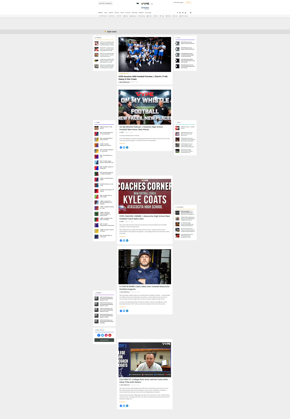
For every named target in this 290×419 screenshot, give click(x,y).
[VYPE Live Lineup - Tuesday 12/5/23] (177, 128)
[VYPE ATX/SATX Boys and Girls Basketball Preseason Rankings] (96, 321)
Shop (163, 16)
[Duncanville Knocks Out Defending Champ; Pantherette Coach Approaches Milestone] (177, 236)
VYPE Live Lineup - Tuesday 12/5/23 (187, 127)
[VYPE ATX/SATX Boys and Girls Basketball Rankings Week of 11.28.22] (96, 315)
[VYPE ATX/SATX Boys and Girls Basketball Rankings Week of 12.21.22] (96, 310)
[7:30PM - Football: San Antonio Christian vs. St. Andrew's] (96, 202)
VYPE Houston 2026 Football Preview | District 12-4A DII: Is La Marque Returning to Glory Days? (107, 67)
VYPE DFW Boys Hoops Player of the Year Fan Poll (187, 48)
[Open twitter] (180, 12)
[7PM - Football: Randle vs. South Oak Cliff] (96, 139)
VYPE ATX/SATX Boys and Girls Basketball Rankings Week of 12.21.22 (106, 310)
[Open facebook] (177, 12)
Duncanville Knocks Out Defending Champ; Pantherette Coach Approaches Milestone (187, 236)
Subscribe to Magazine (105, 3)
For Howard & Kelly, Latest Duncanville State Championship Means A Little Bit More (187, 225)
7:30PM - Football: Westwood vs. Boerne (105, 144)
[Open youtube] (185, 12)
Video (127, 16)
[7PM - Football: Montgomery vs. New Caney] (96, 225)
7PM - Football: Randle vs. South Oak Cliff (106, 139)
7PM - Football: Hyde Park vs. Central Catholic (106, 133)
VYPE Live (112, 16)
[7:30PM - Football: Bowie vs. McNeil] (96, 179)
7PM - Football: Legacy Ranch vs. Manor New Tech (106, 161)
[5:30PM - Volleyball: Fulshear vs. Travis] (96, 208)
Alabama (111, 12)
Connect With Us (104, 340)
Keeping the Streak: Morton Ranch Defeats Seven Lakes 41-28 (187, 151)
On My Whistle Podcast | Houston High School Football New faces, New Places (141, 128)
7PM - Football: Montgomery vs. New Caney (107, 224)
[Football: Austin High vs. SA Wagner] (96, 191)
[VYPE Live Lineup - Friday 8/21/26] (96, 128)
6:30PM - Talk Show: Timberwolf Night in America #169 (105, 214)
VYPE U (120, 16)
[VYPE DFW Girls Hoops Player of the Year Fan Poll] (177, 43)
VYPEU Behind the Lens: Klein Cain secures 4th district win (187, 134)
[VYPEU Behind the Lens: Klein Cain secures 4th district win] (177, 134)
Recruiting (142, 16)
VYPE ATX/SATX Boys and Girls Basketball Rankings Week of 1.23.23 (106, 299)
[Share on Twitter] (124, 147)
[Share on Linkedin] (127, 147)
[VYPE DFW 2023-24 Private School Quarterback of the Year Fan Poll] (177, 66)
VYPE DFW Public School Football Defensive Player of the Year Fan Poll (187, 55)
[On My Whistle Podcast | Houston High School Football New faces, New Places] (144, 107)
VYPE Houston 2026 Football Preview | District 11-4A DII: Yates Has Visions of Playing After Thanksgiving (107, 55)
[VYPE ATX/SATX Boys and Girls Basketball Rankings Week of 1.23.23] (96, 298)
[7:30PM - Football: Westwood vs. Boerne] (96, 145)
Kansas (122, 12)
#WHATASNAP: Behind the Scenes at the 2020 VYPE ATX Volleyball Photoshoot (188, 219)
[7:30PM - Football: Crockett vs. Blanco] (96, 231)
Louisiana (127, 12)
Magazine (134, 16)
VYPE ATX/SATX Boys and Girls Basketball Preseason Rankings (107, 321)
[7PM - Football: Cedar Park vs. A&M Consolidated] (96, 174)
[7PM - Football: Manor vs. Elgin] (96, 156)
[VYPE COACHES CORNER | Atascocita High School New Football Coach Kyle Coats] (144, 196)
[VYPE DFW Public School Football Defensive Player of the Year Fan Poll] (177, 55)
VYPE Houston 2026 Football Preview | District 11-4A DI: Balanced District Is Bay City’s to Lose (107, 61)
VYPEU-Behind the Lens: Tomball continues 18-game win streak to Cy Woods (188, 140)
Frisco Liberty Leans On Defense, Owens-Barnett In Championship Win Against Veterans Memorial (188, 230)
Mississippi (134, 12)
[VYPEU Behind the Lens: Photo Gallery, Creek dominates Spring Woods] (177, 145)
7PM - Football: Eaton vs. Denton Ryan (106, 196)
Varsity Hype (148, 12)
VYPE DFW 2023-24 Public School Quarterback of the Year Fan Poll (188, 61)
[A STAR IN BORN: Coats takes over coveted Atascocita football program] (144, 267)
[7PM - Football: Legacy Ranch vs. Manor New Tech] (96, 162)
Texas (105, 12)
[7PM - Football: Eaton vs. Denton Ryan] (96, 196)
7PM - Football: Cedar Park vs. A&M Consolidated (106, 173)
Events (169, 16)
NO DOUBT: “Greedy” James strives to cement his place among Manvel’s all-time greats (107, 50)
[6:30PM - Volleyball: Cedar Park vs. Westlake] (96, 219)
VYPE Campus (185, 16)
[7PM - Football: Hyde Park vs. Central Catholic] (96, 134)
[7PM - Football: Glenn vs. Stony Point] (96, 236)
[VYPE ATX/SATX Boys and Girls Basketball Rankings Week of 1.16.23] (96, 304)
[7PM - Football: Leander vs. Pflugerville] (96, 168)
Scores (176, 16)
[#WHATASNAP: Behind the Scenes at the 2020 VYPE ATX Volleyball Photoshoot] (177, 218)
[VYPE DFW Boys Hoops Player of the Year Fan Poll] (177, 49)
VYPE (122, 132)
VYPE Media (104, 16)
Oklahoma (141, 12)
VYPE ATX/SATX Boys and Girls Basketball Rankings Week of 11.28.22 (106, 316)
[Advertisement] (145, 22)
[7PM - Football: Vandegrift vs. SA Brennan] (96, 151)
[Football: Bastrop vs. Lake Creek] (96, 185)
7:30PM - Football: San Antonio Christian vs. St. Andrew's (106, 202)
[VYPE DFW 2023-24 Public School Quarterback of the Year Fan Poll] (177, 61)
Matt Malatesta (125, 82)
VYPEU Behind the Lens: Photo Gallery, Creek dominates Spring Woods (187, 145)
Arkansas (117, 12)
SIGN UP (188, 2)
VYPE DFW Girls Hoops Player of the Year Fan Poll (187, 42)
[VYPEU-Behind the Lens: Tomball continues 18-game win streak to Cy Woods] (177, 140)
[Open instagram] (182, 12)
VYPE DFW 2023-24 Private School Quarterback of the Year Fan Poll (188, 66)
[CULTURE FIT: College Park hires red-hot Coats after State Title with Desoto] (144, 359)
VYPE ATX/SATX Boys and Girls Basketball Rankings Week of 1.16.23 (106, 304)
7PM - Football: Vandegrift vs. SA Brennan (106, 150)
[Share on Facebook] (121, 147)
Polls (157, 16)
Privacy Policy (177, 212)
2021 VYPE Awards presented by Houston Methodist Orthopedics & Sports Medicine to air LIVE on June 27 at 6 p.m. (187, 214)
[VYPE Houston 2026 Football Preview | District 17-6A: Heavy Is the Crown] (144, 54)
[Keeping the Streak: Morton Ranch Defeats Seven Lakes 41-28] (177, 151)
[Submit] (190, 13)
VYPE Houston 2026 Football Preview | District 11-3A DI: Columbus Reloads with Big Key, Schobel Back (107, 44)
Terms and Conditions (185, 212)
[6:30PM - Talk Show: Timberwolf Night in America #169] (96, 214)
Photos (150, 16)
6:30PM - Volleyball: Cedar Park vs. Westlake (106, 219)
